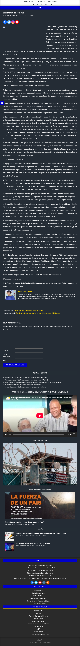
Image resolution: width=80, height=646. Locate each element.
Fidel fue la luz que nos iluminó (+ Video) (29, 310)
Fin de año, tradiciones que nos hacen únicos (33, 544)
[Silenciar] (71, 434)
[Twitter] (9, 22)
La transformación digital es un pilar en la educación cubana (25, 387)
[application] (40, 416)
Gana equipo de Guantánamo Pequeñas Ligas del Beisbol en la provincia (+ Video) (33, 382)
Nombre (6, 350)
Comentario (7, 330)
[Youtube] (17, 22)
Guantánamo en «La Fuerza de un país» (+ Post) (24, 522)
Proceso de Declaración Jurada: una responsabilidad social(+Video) (41, 533)
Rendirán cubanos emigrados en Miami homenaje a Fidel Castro (38, 313)
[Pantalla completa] (74, 434)
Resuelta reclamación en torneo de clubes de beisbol (23, 385)
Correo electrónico (7, 355)
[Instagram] (13, 22)
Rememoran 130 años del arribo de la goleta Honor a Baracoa (26, 378)
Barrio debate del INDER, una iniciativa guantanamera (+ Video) (26, 380)
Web (4, 360)
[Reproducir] (6, 434)
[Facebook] (5, 22)
